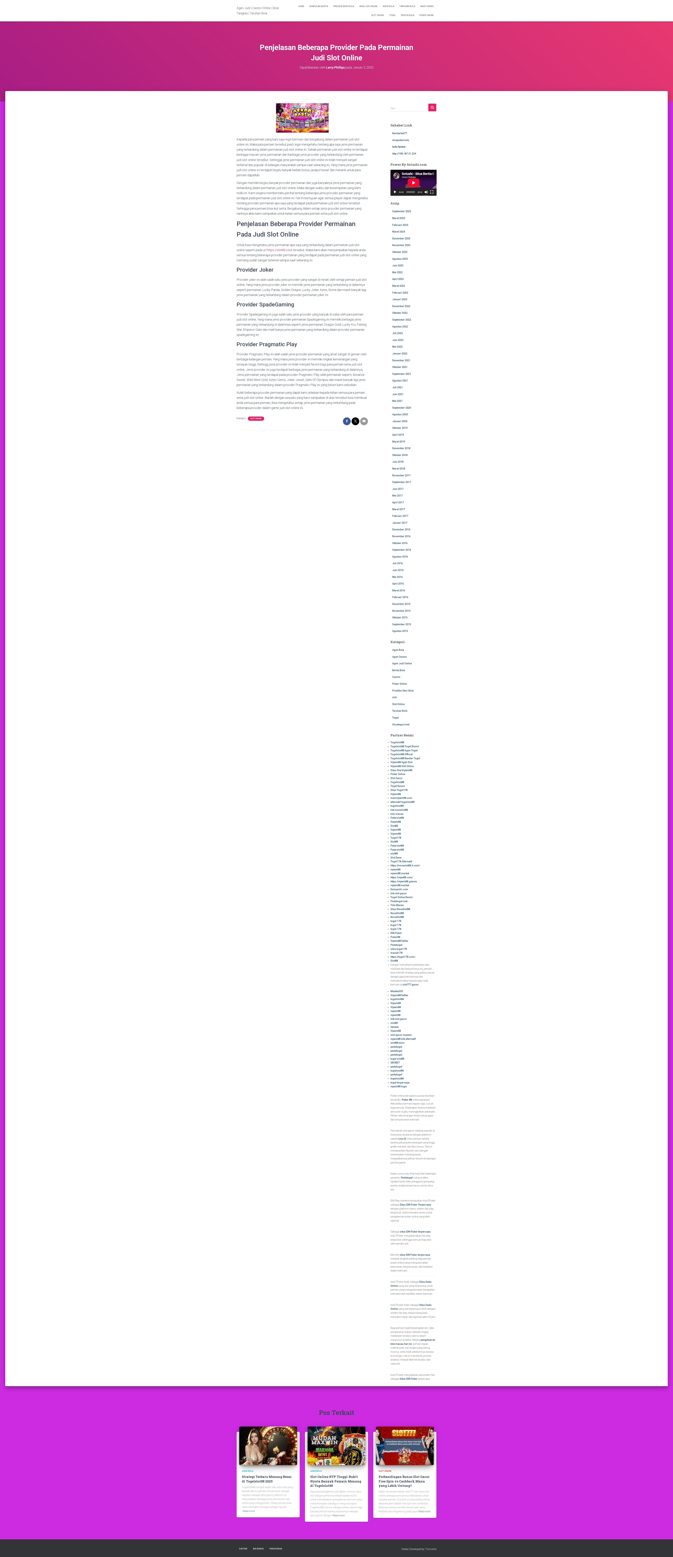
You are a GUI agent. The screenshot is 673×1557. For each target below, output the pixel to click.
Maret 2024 (398, 231)
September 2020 (401, 407)
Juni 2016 (397, 570)
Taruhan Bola (407, 6)
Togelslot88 (397, 742)
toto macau (396, 814)
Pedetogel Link (398, 901)
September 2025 (401, 211)
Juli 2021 (397, 387)
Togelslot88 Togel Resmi (404, 746)
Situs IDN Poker (408, 1378)
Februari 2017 (400, 516)
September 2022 (401, 319)
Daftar (243, 1549)
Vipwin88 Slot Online (402, 766)
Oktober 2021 (399, 367)
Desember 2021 (401, 360)
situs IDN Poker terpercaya (415, 1231)
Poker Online (426, 15)
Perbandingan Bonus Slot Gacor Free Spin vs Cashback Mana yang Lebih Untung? (404, 1481)
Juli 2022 (397, 333)
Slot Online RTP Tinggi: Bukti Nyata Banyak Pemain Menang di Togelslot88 (335, 1481)
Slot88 (394, 825)
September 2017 (401, 482)
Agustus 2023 (400, 258)
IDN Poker (396, 933)
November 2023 (401, 245)
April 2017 (398, 502)
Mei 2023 (397, 272)
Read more (249, 1511)
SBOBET (395, 1062)
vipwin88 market (399, 873)
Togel (392, 15)
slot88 (394, 853)
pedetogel (396, 1046)
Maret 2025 (398, 218)
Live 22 (402, 1138)
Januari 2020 (399, 421)
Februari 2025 (400, 225)
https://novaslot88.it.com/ (405, 865)
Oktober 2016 (399, 543)
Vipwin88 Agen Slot (401, 762)
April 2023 (398, 279)
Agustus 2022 (400, 326)
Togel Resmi (397, 786)
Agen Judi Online (368, 6)
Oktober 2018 (399, 455)
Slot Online (377, 15)
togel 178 (395, 921)
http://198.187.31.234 (404, 153)
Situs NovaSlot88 (400, 909)
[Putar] (395, 192)
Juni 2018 (397, 461)
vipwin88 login (398, 1086)
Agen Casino (427, 6)
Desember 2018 (401, 448)
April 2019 (398, 434)
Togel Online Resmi (401, 897)
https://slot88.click (279, 250)
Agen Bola (388, 6)
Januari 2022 (399, 353)
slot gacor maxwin (401, 1034)
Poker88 (395, 937)
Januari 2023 (399, 299)
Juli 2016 (397, 563)
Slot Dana (395, 857)
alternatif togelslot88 (402, 802)
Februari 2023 (400, 292)
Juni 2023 (397, 265)
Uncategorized (400, 724)
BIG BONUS (258, 1549)
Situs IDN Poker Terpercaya (415, 1204)
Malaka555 (396, 991)
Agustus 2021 (400, 380)
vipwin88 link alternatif (403, 1039)
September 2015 (401, 624)
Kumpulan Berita (319, 6)
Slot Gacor (396, 778)
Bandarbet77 (399, 133)
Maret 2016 (398, 590)
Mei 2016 (397, 577)
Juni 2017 (397, 489)
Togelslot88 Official (401, 754)
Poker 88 (407, 1099)
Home (301, 6)
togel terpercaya (399, 1082)
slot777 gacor (411, 984)
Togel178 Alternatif (401, 861)
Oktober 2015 (399, 617)
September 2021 (401, 374)
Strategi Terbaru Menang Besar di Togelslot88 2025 (267, 1479)
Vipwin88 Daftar (399, 940)
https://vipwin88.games (403, 881)
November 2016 (401, 536)
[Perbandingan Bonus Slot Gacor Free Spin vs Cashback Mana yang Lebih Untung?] (405, 1445)
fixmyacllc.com (399, 889)
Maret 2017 (398, 509)
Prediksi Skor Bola (343, 6)
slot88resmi (397, 1042)
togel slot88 (397, 1058)
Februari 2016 (400, 597)
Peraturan (276, 1549)
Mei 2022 (397, 346)
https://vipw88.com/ (401, 877)
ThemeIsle (430, 1549)
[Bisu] (426, 192)
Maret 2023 (398, 285)
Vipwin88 (395, 794)
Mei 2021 (397, 401)
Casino (396, 677)
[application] (413, 183)
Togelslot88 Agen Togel (404, 750)
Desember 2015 (401, 604)
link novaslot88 (399, 809)
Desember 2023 (401, 238)
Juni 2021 (397, 394)
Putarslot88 (397, 817)
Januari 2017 (399, 522)
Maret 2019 (398, 441)
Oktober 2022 (399, 312)
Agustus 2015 (400, 631)
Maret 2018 (398, 468)
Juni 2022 (397, 340)
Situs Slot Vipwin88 (401, 770)
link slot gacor (398, 893)
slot (394, 697)
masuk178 (396, 952)
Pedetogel (396, 945)
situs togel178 (398, 949)
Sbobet (394, 1027)
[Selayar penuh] (432, 192)
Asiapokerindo (400, 140)
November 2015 (401, 610)
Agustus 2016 (400, 556)
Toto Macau (397, 905)
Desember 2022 (401, 306)
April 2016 (398, 583)
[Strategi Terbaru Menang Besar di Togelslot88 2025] (268, 1445)
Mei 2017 (397, 495)
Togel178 (395, 837)
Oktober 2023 (399, 252)
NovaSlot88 (397, 913)
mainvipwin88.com (401, 798)
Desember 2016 (401, 529)
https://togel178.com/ (402, 956)
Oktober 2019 (399, 428)
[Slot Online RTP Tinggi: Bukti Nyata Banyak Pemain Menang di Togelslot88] (336, 1445)
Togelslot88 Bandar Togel (405, 758)
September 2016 (401, 549)
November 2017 (401, 475)
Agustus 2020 (400, 414)
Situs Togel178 (398, 790)
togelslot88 (397, 805)
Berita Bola (407, 15)
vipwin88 (395, 869)
